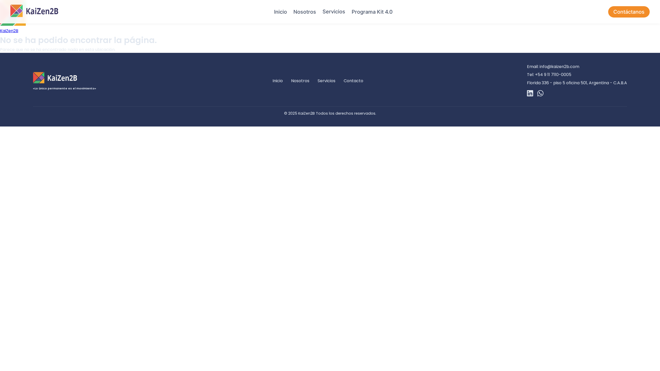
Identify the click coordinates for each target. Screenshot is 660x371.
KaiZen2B (9, 31)
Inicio (280, 12)
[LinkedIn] (530, 94)
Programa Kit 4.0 (372, 12)
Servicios (334, 12)
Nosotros (304, 12)
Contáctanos (629, 12)
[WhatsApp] (540, 94)
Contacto (353, 81)
